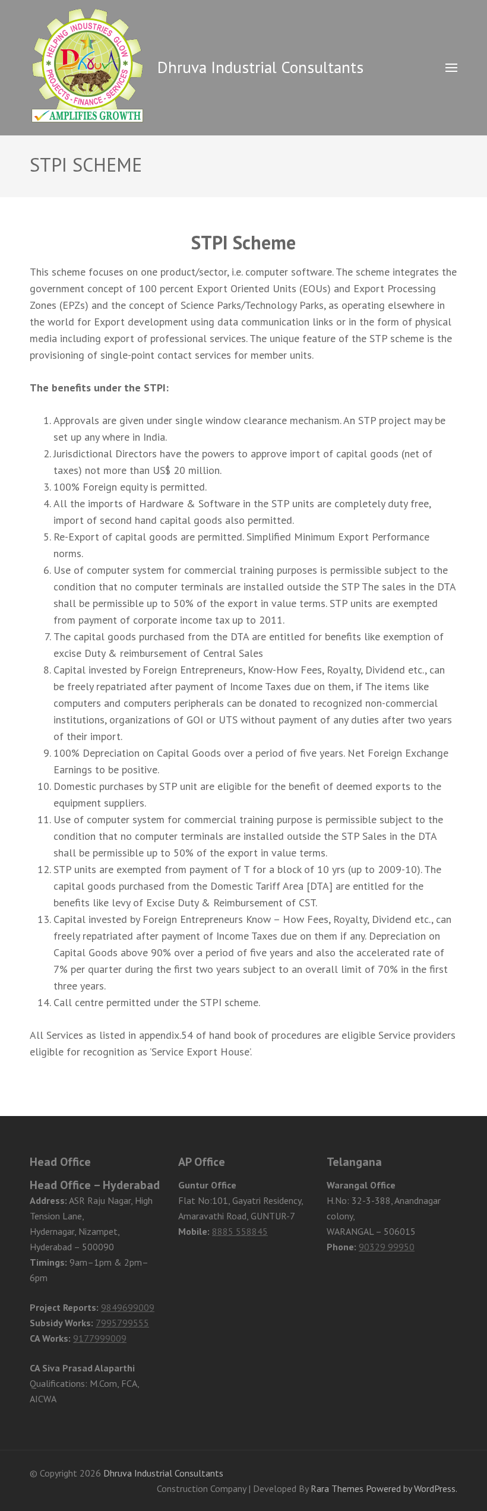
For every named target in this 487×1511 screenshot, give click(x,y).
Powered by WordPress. (411, 1488)
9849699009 (127, 1307)
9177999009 (100, 1338)
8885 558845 (240, 1231)
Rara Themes (337, 1488)
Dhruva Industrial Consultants (260, 67)
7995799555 (122, 1323)
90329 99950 (387, 1247)
